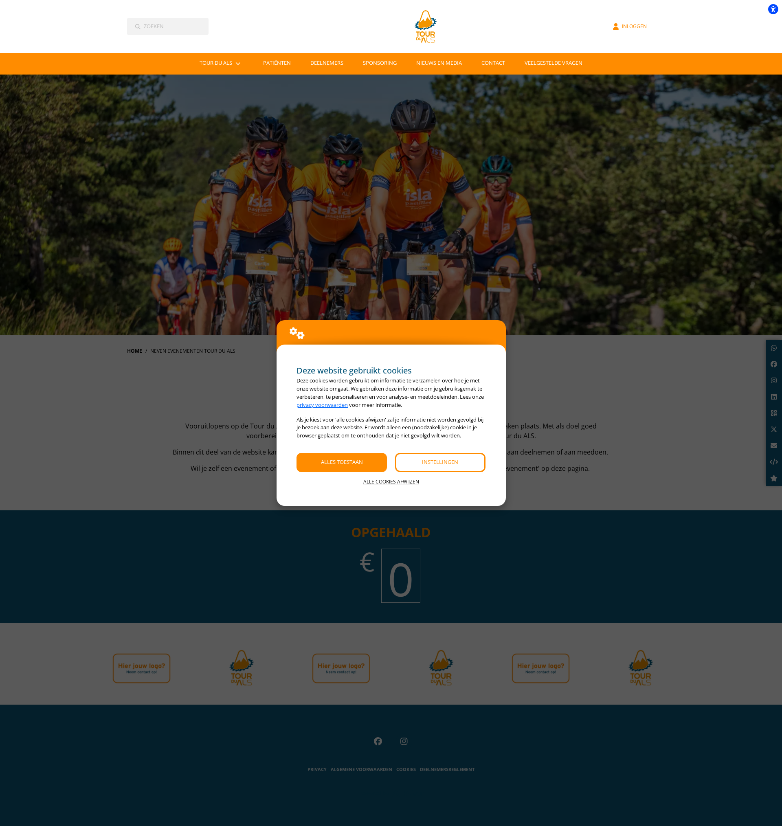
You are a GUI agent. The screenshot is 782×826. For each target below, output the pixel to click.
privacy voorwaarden (322, 405)
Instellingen (440, 462)
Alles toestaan (342, 462)
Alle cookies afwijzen (391, 482)
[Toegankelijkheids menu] (773, 9)
